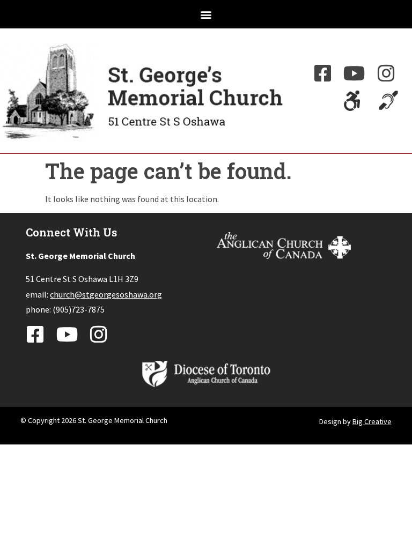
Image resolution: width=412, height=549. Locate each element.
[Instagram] (386, 73)
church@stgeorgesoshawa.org (106, 294)
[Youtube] (354, 73)
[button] (206, 14)
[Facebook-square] (323, 73)
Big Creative (372, 421)
